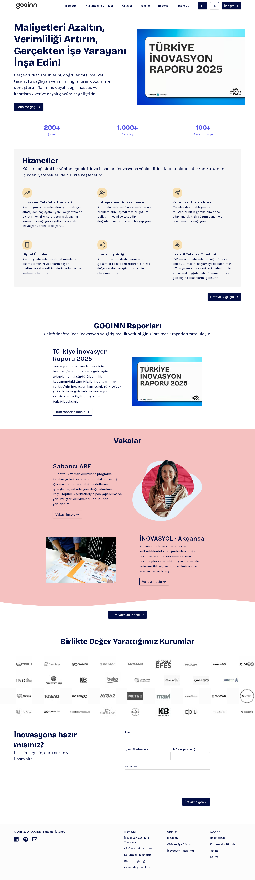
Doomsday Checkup (137, 867)
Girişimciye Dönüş (179, 844)
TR (203, 6)
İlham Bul (184, 5)
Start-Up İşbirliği (135, 861)
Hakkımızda (218, 838)
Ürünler (127, 5)
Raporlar (164, 5)
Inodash (172, 838)
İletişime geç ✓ (196, 802)
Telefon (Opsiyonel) (182, 749)
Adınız (129, 732)
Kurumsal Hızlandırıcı (138, 854)
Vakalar (145, 5)
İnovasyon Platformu (180, 850)
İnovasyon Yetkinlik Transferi (136, 840)
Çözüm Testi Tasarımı (138, 848)
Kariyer (215, 857)
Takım (214, 850)
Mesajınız (131, 766)
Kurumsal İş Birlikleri (100, 5)
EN (214, 6)
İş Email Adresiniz (136, 749)
